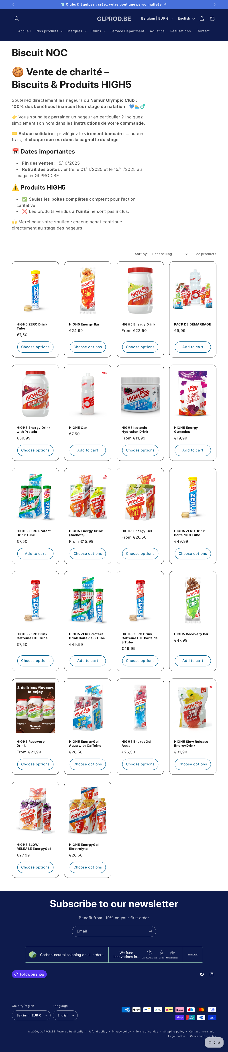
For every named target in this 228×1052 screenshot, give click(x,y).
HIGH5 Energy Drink (138, 324)
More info (192, 954)
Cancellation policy (203, 1036)
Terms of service (147, 1031)
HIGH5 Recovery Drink (31, 743)
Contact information (202, 1031)
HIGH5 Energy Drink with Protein (34, 429)
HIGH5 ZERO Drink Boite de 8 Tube (189, 533)
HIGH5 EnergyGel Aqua (136, 743)
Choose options (35, 347)
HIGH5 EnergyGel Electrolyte (84, 846)
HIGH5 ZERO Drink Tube (32, 326)
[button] (17, 19)
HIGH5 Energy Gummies (186, 429)
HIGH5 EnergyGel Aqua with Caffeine (85, 743)
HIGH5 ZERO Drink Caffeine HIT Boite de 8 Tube (140, 638)
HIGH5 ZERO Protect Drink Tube (34, 533)
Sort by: (141, 254)
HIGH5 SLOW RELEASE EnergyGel (34, 846)
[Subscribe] (151, 931)
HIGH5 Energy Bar (84, 324)
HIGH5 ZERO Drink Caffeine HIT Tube (32, 636)
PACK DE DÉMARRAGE (192, 324)
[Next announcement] (215, 4)
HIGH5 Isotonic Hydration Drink (135, 429)
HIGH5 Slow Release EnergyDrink (191, 743)
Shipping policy (173, 1031)
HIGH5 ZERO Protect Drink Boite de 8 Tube (87, 636)
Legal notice (176, 1036)
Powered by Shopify (70, 1031)
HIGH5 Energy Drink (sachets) (86, 533)
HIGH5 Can (78, 427)
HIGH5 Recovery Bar (191, 634)
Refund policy (97, 1031)
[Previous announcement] (13, 4)
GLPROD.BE (48, 1031)
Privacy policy (121, 1031)
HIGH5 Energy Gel (137, 531)
